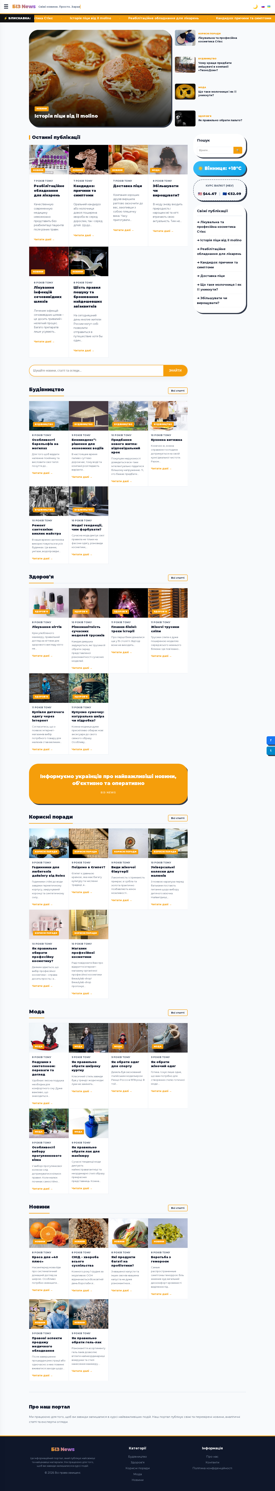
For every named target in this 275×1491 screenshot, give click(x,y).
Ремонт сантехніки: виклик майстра (46, 530)
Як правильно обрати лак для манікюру (86, 1152)
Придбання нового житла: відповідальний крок (125, 446)
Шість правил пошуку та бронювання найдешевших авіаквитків (88, 297)
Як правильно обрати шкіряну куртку (86, 1066)
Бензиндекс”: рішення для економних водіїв (88, 444)
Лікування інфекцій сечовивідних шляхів (48, 295)
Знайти (175, 370)
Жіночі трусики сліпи (165, 629)
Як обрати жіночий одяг (163, 1064)
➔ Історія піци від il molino (219, 240)
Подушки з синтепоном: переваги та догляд (43, 1068)
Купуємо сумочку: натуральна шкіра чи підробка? (88, 716)
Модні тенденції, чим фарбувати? (87, 527)
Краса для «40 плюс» (45, 1259)
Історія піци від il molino (66, 116)
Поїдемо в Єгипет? (88, 867)
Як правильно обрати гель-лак (86, 1340)
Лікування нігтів (47, 627)
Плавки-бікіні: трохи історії (124, 629)
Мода (137, 1474)
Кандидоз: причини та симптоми (175, 18)
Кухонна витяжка (166, 440)
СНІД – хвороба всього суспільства (85, 1261)
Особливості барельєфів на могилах (45, 444)
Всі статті (177, 390)
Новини (137, 1480)
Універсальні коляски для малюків (163, 871)
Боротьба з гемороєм (161, 1259)
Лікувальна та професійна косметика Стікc (217, 39)
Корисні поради (138, 1468)
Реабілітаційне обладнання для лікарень (95, 18)
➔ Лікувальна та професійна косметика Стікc (216, 226)
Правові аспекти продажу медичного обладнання (47, 1344)
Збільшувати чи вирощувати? (166, 190)
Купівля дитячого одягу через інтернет (48, 716)
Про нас (212, 1456)
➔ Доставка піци (211, 276)
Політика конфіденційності (212, 1468)
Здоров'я (137, 1462)
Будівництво (137, 1456)
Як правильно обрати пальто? (220, 120)
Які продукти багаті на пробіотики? (123, 1261)
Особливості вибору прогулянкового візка (47, 1154)
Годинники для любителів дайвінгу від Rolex (48, 871)
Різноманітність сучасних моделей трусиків (88, 631)
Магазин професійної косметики (83, 953)
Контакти (212, 1462)
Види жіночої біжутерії (123, 869)
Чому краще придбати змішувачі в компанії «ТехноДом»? (215, 66)
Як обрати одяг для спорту (125, 1064)
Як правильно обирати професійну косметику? (44, 955)
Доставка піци (233, 18)
